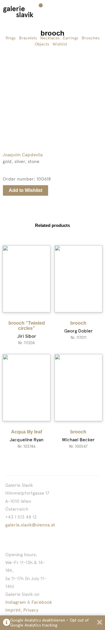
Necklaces (50, 38)
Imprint (13, 610)
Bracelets (28, 38)
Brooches (90, 38)
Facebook (42, 602)
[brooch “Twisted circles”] (26, 278)
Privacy (30, 610)
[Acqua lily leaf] (26, 387)
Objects (42, 44)
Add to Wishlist (25, 190)
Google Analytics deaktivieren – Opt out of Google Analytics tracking (49, 622)
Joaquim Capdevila (23, 155)
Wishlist (59, 44)
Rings (10, 38)
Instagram (15, 602)
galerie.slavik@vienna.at (30, 525)
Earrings (70, 38)
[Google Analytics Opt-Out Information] (6, 623)
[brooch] (78, 278)
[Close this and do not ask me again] (99, 623)
